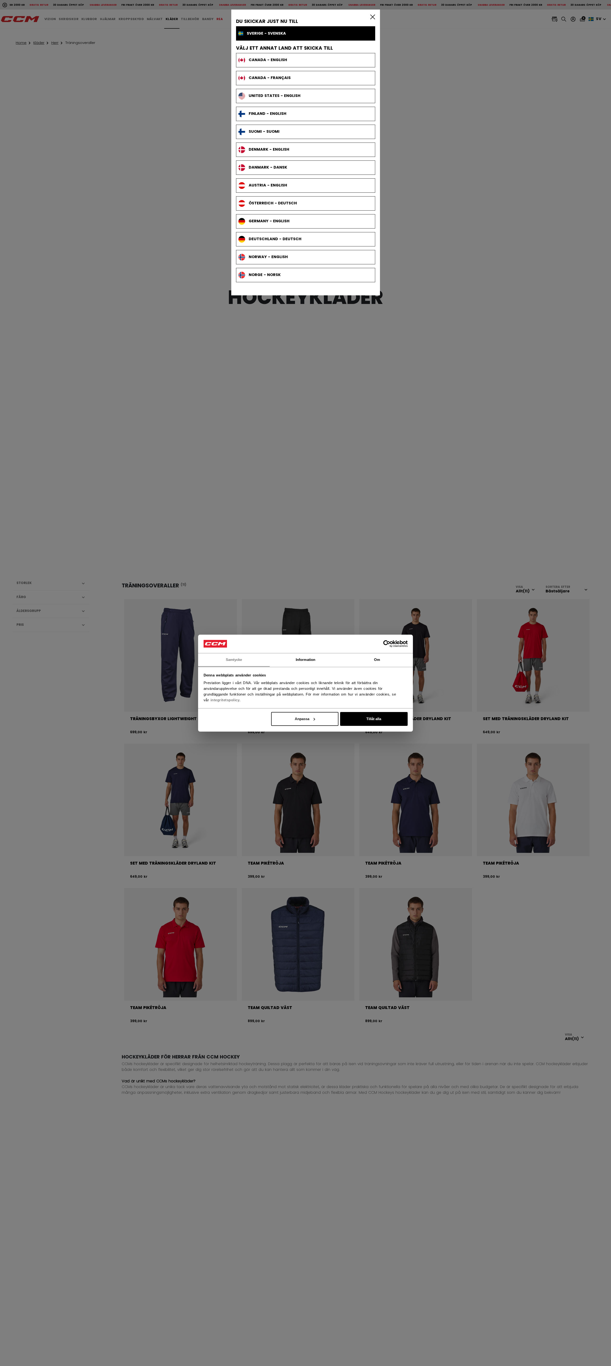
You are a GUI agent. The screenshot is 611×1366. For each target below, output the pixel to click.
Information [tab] (305, 659)
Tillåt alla (373, 719)
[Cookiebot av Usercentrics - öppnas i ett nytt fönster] (387, 643)
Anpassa (302, 719)
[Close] (371, 17)
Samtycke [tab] (234, 659)
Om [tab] (377, 659)
